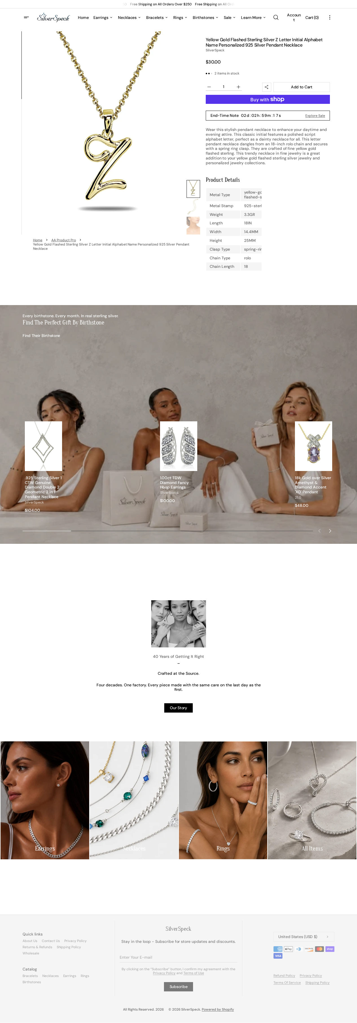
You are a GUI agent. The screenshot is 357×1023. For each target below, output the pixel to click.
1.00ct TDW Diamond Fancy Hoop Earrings (174, 483)
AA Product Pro (63, 240)
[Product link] (43, 467)
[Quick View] (57, 466)
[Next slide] (330, 531)
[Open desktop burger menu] (27, 17)
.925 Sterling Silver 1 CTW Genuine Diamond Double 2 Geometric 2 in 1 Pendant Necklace (43, 487)
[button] (275, 17)
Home (37, 240)
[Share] (266, 87)
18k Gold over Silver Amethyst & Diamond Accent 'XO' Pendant (313, 485)
